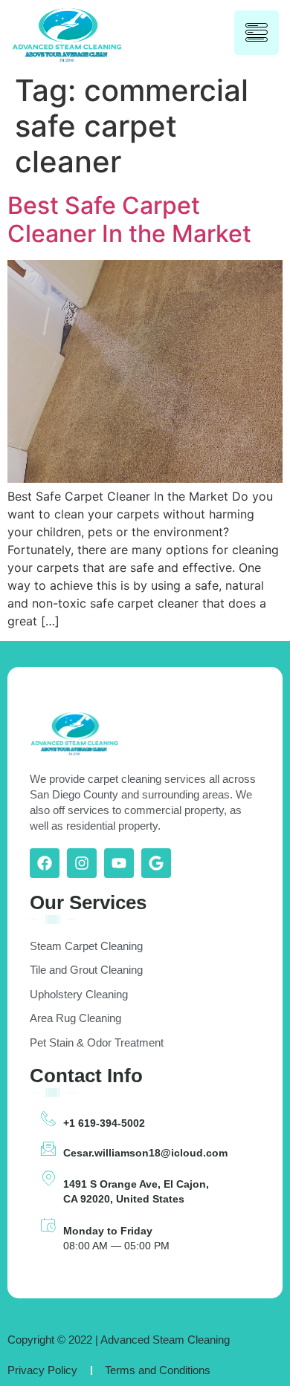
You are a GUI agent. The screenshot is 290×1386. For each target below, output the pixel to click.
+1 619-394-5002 (104, 1123)
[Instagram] (82, 863)
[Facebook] (44, 863)
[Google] (156, 863)
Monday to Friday (107, 1231)
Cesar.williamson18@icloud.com (145, 1153)
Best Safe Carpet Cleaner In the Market (129, 219)
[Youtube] (119, 863)
